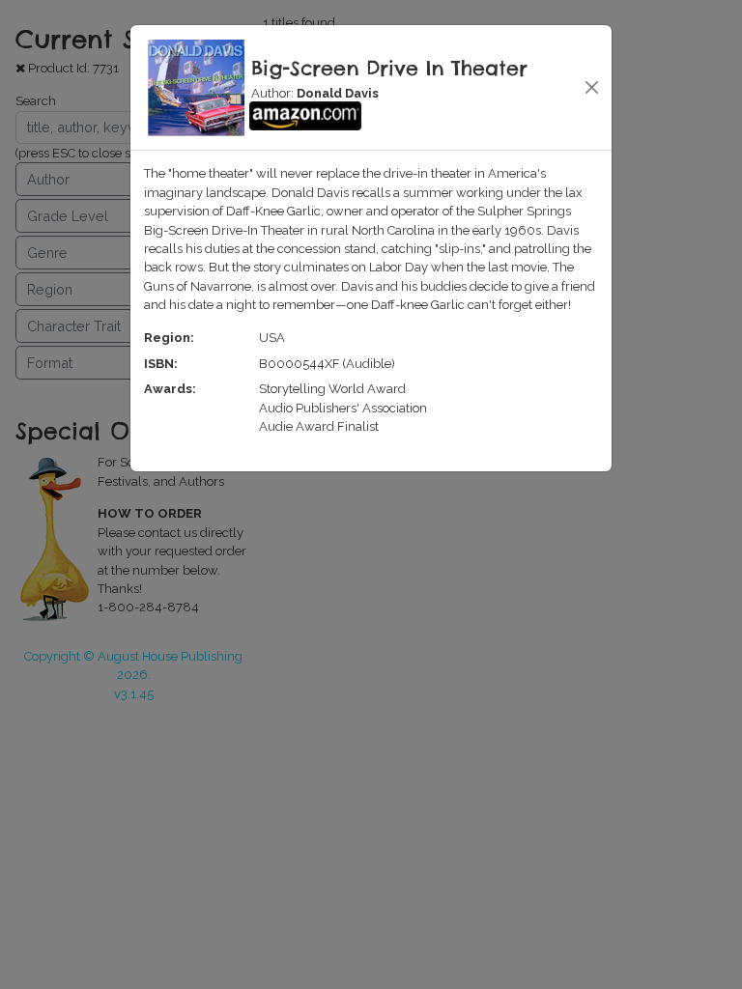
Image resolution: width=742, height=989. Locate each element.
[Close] (591, 87)
